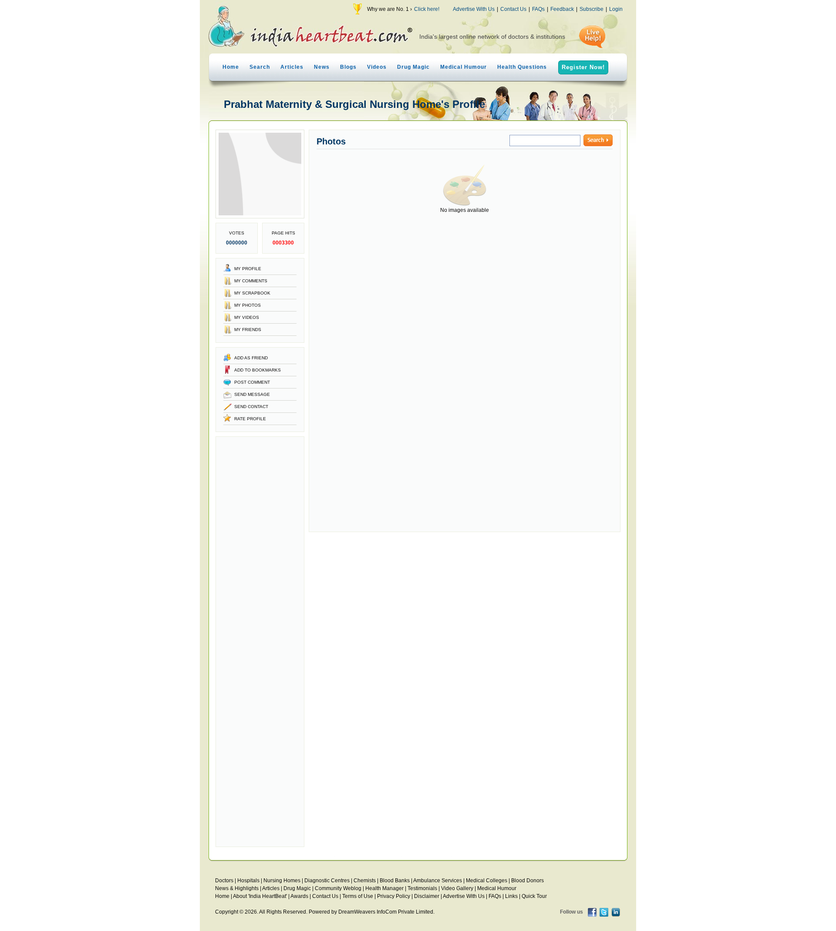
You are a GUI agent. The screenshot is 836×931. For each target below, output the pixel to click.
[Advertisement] (260, 641)
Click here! (426, 9)
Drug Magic (413, 67)
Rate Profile (250, 418)
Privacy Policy (393, 896)
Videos (377, 67)
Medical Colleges (486, 880)
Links (511, 896)
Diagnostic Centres (327, 880)
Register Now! (583, 67)
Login (616, 9)
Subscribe (591, 9)
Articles (291, 67)
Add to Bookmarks (257, 370)
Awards (299, 896)
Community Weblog (338, 888)
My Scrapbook (252, 293)
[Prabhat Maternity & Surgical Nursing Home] (260, 217)
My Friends (247, 329)
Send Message (252, 394)
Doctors (224, 880)
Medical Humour (463, 67)
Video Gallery (457, 888)
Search (259, 67)
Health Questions (522, 67)
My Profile (247, 268)
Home (230, 67)
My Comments (250, 280)
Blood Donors (527, 880)
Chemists (365, 880)
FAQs (538, 9)
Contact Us (513, 9)
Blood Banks (395, 880)
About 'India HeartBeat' (260, 896)
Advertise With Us (474, 9)
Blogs (348, 67)
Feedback (562, 9)
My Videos (246, 317)
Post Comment (252, 382)
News (322, 67)
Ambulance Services (437, 880)
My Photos (247, 305)
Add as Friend (251, 357)
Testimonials (422, 888)
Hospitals (248, 880)
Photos (331, 141)
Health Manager (384, 888)
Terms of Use (357, 896)
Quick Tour (534, 896)
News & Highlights (237, 888)
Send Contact (251, 406)
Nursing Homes (281, 880)
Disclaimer (426, 896)
